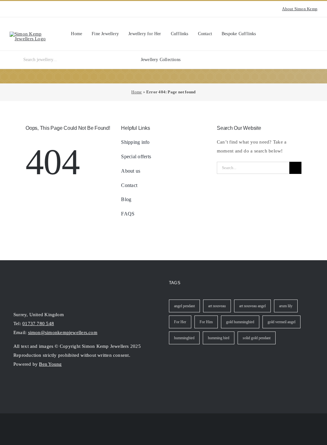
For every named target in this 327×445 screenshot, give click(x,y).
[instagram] (11, 9)
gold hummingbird (240, 322)
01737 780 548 (38, 323)
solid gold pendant (256, 338)
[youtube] (22, 9)
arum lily (286, 306)
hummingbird (184, 338)
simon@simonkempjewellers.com (62, 332)
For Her (180, 322)
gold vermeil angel (281, 322)
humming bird (218, 338)
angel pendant (184, 306)
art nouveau (217, 306)
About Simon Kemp (299, 8)
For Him (206, 322)
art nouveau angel (252, 306)
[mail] (39, 384)
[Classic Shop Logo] (33, 33)
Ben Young (50, 364)
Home (136, 92)
